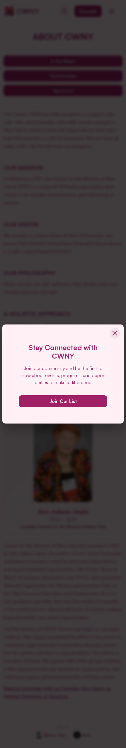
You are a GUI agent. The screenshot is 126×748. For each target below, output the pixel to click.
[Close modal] (115, 333)
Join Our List (63, 401)
